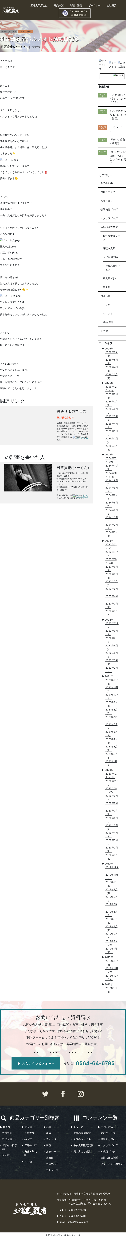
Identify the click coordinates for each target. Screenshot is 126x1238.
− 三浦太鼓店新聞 (108, 1157)
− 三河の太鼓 (29, 1145)
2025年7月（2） (111, 403)
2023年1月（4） (111, 612)
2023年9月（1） (111, 568)
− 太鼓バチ (50, 1151)
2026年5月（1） (111, 361)
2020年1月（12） (111, 856)
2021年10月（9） (112, 696)
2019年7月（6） (111, 906)
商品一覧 (59, 5)
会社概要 (111, 5)
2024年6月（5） (111, 504)
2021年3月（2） (111, 748)
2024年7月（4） (111, 497)
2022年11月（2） (112, 625)
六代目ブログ (107, 191)
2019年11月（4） (111, 876)
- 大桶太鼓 (6, 1132)
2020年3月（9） (111, 842)
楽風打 (106, 287)
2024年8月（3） (111, 489)
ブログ (106, 304)
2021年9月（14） (111, 704)
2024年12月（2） (111, 460)
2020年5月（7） (111, 827)
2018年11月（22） (111, 970)
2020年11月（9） (112, 782)
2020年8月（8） (111, 805)
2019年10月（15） (112, 884)
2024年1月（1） (111, 534)
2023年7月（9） (111, 583)
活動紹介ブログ (109, 227)
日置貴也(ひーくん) (14, 47)
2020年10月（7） (111, 790)
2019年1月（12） (111, 950)
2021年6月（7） (111, 726)
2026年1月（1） (111, 376)
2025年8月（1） (111, 396)
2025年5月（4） (111, 418)
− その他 (27, 1161)
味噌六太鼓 (109, 248)
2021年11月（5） (111, 689)
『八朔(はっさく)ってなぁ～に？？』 (118, 98)
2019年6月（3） (111, 913)
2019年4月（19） (111, 928)
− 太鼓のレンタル (81, 1139)
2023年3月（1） (111, 605)
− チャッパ (50, 1139)
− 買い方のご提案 (81, 1151)
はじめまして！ (118, 129)
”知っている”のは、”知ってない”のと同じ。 (118, 157)
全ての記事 (106, 183)
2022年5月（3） (111, 654)
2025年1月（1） (111, 447)
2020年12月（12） (111, 775)
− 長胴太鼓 (28, 1132)
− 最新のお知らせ (108, 1139)
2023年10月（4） (111, 561)
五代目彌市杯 (110, 257)
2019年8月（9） (111, 898)
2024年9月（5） (111, 482)
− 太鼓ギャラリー (108, 1132)
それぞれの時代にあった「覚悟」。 (118, 114)
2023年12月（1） (111, 546)
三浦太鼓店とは (39, 5)
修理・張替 (76, 5)
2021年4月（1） (111, 741)
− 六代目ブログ (106, 1151)
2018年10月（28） (112, 977)
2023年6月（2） (111, 590)
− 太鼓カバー (51, 1163)
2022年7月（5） (111, 640)
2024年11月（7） (112, 467)
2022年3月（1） (111, 662)
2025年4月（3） (111, 425)
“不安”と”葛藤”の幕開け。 (118, 141)
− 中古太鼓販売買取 (82, 1145)
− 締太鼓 (27, 1139)
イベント (108, 313)
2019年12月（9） (112, 869)
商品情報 (108, 322)
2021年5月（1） (111, 733)
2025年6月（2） (111, 410)
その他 (104, 331)
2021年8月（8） (111, 711)
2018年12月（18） (112, 962)
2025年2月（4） (111, 440)
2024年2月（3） (111, 526)
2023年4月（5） (111, 598)
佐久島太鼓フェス (112, 267)
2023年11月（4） (112, 553)
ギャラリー (94, 5)
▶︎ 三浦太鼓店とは (108, 1127)
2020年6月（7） (111, 819)
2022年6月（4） (111, 647)
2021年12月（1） (112, 681)
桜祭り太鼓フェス (111, 237)
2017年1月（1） (111, 989)
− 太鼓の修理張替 (81, 1132)
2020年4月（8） (111, 834)
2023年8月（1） (111, 575)
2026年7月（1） (111, 354)
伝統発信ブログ (109, 209)
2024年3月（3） (111, 519)
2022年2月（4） (111, 669)
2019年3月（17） (111, 935)
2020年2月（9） (111, 849)
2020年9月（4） (111, 797)
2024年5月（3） (111, 511)
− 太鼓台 (48, 1157)
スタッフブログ (109, 218)
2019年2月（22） (111, 943)
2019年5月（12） (111, 920)
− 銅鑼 (47, 1145)
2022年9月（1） (111, 632)
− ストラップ (51, 1169)
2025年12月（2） (111, 388)
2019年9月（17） (111, 891)
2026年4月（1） (111, 368)
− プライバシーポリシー (111, 1163)
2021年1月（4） (111, 763)
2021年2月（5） (111, 755)
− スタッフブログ (108, 1145)
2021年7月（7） (111, 718)
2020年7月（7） (111, 812)
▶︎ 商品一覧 (77, 1127)
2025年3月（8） (111, 433)
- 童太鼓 (5, 1155)
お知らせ (105, 295)
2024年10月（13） (111, 474)
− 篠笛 (47, 1132)
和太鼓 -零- (109, 278)
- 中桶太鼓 (6, 1139)
